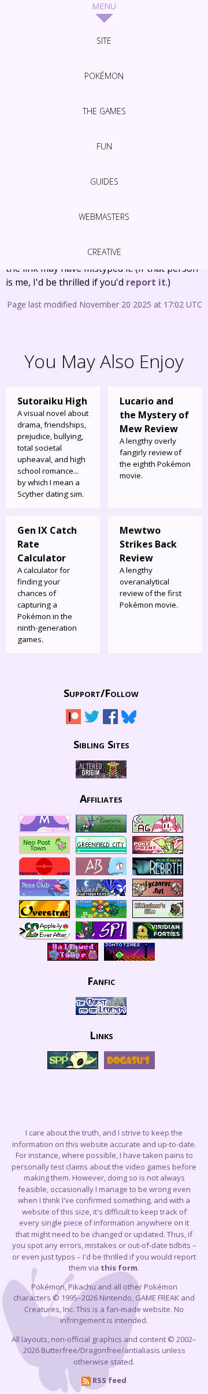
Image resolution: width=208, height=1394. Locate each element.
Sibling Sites (101, 744)
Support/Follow (101, 692)
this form (119, 1267)
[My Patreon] (73, 721)
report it (146, 282)
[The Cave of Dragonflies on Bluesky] (129, 721)
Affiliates (101, 798)
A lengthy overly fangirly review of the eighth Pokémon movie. (155, 438)
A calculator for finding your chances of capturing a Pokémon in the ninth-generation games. (47, 584)
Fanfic (101, 980)
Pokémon (104, 75)
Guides (104, 181)
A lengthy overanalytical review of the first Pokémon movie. (150, 567)
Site (104, 40)
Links (101, 1034)
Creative (104, 251)
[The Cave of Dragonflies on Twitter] (92, 721)
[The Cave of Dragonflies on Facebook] (110, 721)
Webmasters (104, 216)
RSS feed (109, 1380)
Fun (104, 146)
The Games (104, 111)
